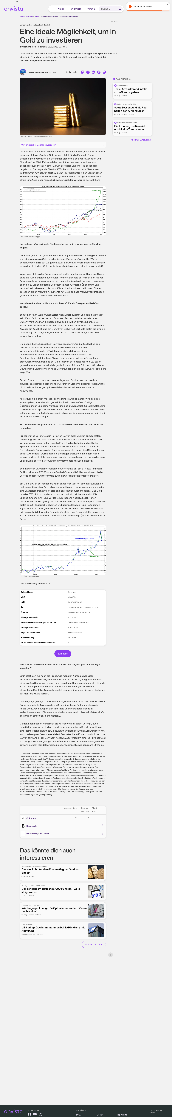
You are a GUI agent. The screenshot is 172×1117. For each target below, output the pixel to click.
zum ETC (63, 653)
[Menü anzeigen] (52, 9)
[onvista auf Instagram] (40, 1115)
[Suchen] (120, 9)
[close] (168, 4)
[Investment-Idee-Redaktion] (24, 72)
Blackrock (31, 825)
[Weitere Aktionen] (103, 818)
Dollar (100, 1114)
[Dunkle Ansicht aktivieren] (17, 1)
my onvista (76, 8)
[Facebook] (88, 73)
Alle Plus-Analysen (140, 139)
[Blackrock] (23, 826)
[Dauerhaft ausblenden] (103, 145)
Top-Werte (122, 1114)
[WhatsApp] (93, 73)
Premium (91, 8)
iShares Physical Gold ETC (39, 833)
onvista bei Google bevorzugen (41, 144)
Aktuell (61, 8)
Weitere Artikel (94, 944)
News (37, 16)
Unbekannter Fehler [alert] (142, 6)
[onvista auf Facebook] (29, 1115)
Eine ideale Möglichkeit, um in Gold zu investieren (59, 16)
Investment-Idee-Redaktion (33, 46)
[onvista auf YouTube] (35, 1115)
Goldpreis (31, 818)
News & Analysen (26, 16)
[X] (98, 73)
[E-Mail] (104, 73)
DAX (78, 1114)
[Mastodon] (82, 73)
